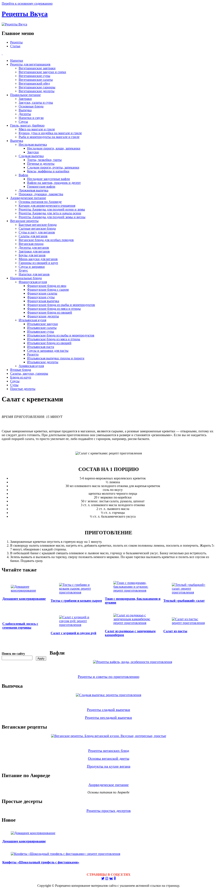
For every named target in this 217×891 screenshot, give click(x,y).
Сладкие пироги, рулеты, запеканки (53, 167)
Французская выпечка (43, 301)
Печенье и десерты (40, 163)
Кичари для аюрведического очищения (47, 205)
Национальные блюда (26, 278)
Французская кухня (33, 282)
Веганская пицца (31, 244)
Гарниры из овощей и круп (38, 263)
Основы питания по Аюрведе (40, 202)
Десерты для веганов (34, 247)
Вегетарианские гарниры (37, 87)
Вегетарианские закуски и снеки (42, 72)
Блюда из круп (20, 377)
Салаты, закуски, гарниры (29, 373)
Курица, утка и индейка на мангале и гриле (50, 133)
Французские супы (41, 297)
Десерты (25, 114)
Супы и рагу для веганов (37, 232)
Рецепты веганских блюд (108, 751)
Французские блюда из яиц (46, 286)
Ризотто (33, 354)
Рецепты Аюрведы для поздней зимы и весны (52, 217)
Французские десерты (43, 316)
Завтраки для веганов (34, 251)
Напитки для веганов (34, 274)
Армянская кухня (31, 366)
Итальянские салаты (42, 328)
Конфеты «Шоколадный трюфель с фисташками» (40, 862)
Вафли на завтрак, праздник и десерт (54, 182)
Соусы (23, 121)
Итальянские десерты (42, 362)
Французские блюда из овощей (49, 312)
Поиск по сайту (13, 653)
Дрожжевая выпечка (33, 190)
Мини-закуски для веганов (38, 259)
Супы (14, 385)
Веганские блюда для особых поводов (46, 240)
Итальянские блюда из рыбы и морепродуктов (60, 335)
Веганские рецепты (24, 221)
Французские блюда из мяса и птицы (54, 308)
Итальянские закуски (42, 324)
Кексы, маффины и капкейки (48, 171)
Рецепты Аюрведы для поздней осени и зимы (52, 209)
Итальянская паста (40, 347)
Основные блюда (31, 106)
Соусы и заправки (32, 266)
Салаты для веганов (33, 236)
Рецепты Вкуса (25, 14)
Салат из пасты (175, 631)
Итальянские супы (40, 331)
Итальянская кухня (32, 320)
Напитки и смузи (31, 118)
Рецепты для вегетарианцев (30, 64)
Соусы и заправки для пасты (47, 350)
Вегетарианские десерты (36, 91)
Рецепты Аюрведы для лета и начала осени (50, 213)
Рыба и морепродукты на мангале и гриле (49, 137)
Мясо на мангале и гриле (37, 129)
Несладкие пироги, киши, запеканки (53, 148)
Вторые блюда (20, 369)
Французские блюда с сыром (48, 289)
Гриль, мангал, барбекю (27, 125)
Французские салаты (42, 293)
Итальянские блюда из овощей (49, 343)
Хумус (23, 270)
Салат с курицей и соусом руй (73, 633)
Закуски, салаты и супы (36, 102)
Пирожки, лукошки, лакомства (41, 194)
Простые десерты (22, 389)
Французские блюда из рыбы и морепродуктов (61, 305)
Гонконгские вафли (41, 186)
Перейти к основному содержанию (27, 3)
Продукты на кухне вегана (108, 766)
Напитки (16, 60)
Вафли (23, 175)
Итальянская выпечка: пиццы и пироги (55, 358)
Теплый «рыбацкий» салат (184, 600)
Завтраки (25, 99)
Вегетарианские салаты (36, 79)
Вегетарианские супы (34, 76)
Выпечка (25, 110)
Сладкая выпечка (31, 156)
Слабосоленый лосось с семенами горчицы (20, 625)
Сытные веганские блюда (37, 228)
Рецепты (16, 42)
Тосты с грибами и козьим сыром (76, 600)
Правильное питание (25, 95)
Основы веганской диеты (108, 758)
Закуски (33, 152)
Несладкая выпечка (33, 144)
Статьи (15, 46)
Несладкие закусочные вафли (48, 179)
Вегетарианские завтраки (37, 68)
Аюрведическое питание (28, 198)
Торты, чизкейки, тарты (44, 160)
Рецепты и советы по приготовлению (108, 677)
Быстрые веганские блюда (38, 224)
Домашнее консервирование (24, 599)
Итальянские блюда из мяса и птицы (53, 339)
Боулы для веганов (32, 255)
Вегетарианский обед (34, 83)
